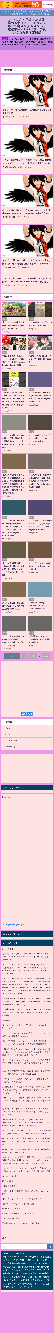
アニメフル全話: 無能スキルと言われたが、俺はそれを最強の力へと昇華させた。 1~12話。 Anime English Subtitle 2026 (40, 481)
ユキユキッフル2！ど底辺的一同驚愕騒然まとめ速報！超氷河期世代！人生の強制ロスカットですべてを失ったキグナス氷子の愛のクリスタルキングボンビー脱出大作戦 (26, 1160)
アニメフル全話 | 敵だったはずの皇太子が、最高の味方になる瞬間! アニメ (13, 606)
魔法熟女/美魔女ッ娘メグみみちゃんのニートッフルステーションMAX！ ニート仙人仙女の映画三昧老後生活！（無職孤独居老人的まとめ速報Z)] (26, 1001)
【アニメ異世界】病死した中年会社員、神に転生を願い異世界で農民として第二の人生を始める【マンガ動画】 (13, 569)
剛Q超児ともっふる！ (11, 1208)
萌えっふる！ (7, 1181)
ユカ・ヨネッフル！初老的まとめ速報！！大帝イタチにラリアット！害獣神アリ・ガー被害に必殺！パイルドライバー (26, 1101)
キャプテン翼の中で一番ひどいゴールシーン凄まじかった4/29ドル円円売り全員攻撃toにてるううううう (26, 263)
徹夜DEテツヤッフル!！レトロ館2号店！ (19, 1204)
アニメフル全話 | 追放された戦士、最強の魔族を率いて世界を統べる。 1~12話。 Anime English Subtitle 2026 (13, 441)
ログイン (6, 728)
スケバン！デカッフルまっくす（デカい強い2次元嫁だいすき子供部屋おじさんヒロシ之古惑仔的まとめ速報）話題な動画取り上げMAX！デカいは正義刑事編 (26, 1122)
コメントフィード (10, 740)
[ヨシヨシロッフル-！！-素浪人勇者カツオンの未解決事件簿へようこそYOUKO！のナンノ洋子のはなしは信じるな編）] (26, 1141)
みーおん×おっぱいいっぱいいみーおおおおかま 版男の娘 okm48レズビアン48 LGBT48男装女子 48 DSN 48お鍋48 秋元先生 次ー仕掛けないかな (26, 213)
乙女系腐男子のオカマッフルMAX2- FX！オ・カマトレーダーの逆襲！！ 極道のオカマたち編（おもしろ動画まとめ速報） (26, 1012)
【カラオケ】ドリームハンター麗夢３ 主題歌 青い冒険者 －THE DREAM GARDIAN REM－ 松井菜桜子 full (27, 281)
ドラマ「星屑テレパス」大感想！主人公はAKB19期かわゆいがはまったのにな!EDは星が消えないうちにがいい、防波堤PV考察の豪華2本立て (26, 163)
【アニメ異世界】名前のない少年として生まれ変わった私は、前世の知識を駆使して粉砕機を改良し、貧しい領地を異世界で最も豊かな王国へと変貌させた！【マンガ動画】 (13, 484)
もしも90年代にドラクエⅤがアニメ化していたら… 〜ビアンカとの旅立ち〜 (40, 438)
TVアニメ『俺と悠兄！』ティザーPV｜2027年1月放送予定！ (40, 359)
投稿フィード (8, 734)
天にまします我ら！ (10, 1186)
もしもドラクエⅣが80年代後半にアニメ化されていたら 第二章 (40, 566)
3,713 (45, 656)
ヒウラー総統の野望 (10, 1218)
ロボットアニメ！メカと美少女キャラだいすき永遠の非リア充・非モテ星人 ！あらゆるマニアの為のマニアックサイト (26, 1063)
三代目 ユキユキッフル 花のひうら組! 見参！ (21, 1223)
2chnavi (6, 797)
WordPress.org (9, 747)
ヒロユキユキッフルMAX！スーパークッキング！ (22, 1199)
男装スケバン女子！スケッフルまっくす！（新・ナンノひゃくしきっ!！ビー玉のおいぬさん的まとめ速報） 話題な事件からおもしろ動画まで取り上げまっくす (26, 1052)
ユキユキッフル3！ (10, 1176)
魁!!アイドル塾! (8, 1228)
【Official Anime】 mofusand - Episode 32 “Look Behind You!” (39, 606)
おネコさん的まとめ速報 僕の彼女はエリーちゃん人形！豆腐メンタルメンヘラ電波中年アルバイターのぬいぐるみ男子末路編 (26, 957)
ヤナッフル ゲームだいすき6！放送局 (17, 1213)
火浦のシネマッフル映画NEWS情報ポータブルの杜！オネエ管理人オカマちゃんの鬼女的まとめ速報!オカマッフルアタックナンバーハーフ (26, 1090)
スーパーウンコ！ (9, 1020)
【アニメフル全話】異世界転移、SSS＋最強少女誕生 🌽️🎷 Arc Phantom (13, 325)
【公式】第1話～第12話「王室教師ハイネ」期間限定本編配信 (40, 639)
